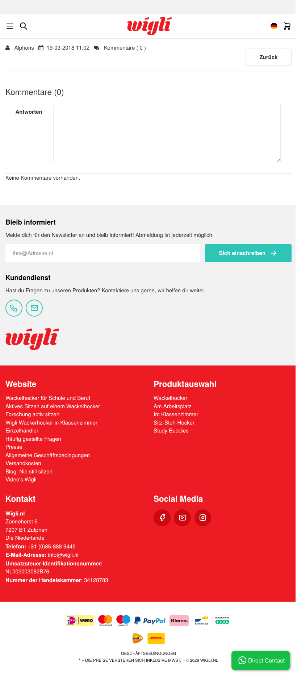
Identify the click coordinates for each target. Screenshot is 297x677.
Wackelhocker (170, 398)
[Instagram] (203, 517)
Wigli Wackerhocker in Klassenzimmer (51, 422)
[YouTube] (182, 517)
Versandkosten (23, 463)
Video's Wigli (20, 479)
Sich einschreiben (242, 253)
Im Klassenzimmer (176, 414)
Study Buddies (171, 430)
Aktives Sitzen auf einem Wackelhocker (52, 406)
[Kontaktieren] (13, 308)
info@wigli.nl (63, 555)
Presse (13, 447)
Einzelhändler (21, 430)
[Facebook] (162, 517)
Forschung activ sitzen (32, 414)
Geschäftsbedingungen (148, 653)
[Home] (149, 26)
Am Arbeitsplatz (173, 406)
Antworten (28, 112)
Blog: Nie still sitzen (29, 471)
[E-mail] (34, 308)
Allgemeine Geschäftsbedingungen (47, 455)
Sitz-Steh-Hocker (174, 422)
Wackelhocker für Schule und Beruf (47, 398)
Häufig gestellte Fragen (33, 439)
